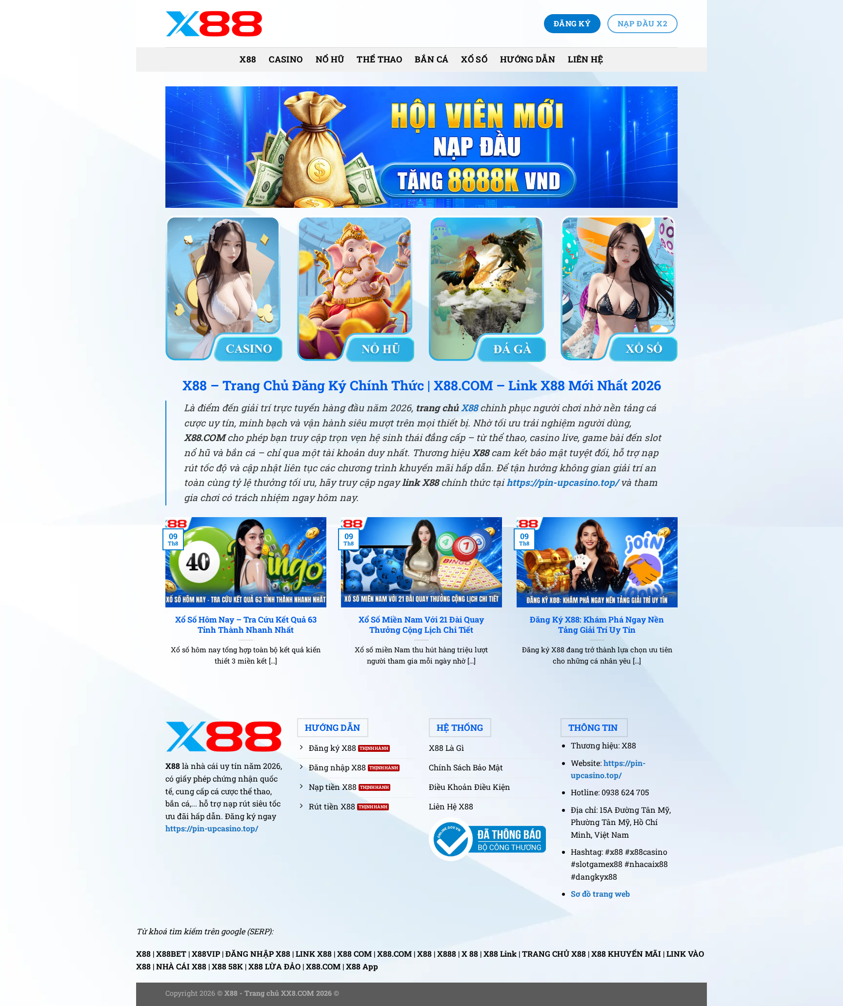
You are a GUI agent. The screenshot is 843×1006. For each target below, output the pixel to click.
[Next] (679, 603)
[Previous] (163, 603)
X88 (248, 59)
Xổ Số (474, 59)
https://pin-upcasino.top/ (562, 482)
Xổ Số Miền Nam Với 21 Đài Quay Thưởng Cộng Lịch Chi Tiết (421, 624)
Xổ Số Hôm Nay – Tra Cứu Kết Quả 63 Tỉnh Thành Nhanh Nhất (246, 624)
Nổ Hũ (330, 59)
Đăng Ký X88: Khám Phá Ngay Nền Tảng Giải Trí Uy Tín (597, 624)
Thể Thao (379, 59)
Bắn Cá (431, 59)
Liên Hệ (585, 59)
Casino (285, 59)
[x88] (214, 24)
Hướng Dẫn (527, 59)
